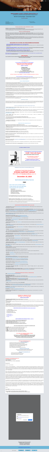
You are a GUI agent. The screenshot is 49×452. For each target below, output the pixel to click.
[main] (24, 6)
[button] (48, 1)
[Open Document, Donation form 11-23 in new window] (39, 396)
